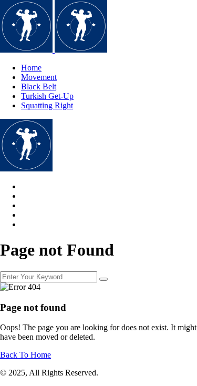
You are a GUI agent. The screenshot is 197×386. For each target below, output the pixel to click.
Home (31, 67)
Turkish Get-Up (47, 96)
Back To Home (25, 354)
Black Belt (38, 86)
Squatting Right (47, 105)
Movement (39, 77)
